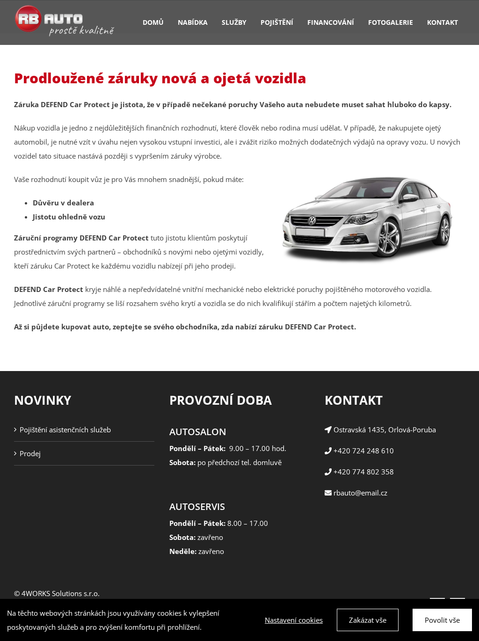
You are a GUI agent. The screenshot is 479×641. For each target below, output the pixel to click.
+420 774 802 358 (364, 471)
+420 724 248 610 (363, 450)
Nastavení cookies (294, 620)
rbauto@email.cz (359, 492)
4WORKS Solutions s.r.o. (61, 593)
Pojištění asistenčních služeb (65, 429)
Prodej (30, 453)
